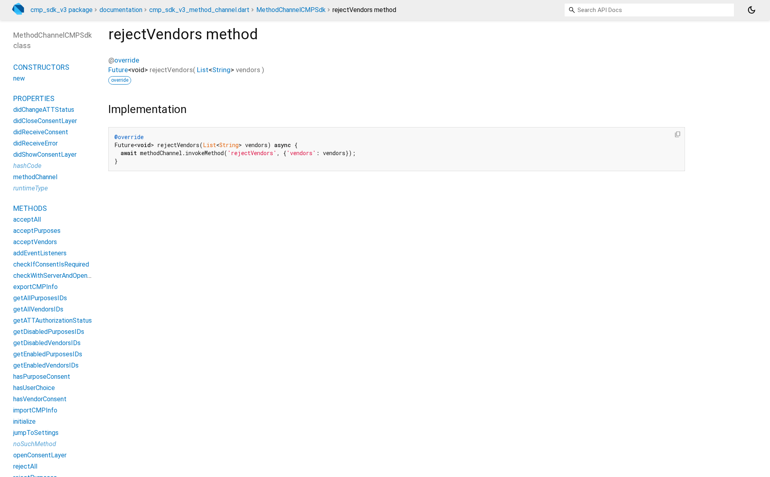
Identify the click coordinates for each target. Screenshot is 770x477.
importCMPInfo (35, 410)
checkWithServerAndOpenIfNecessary (67, 275)
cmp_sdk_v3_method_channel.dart (199, 10)
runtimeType (30, 188)
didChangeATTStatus (43, 109)
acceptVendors (35, 242)
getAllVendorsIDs (38, 309)
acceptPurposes (37, 230)
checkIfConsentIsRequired (51, 264)
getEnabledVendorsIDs (46, 365)
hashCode (27, 166)
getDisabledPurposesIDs (48, 332)
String (221, 70)
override (126, 60)
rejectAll (25, 466)
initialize (24, 421)
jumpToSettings (36, 433)
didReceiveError (35, 143)
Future (118, 70)
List (203, 70)
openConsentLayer (40, 455)
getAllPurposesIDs (40, 298)
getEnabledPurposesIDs (47, 354)
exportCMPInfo (35, 287)
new (19, 78)
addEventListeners (40, 253)
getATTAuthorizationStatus (52, 320)
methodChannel (35, 177)
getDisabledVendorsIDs (47, 343)
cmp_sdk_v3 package (61, 10)
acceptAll (27, 219)
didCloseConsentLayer (45, 121)
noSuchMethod (34, 444)
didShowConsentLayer (45, 154)
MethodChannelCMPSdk (291, 10)
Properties (34, 98)
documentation (120, 10)
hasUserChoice (34, 388)
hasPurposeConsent (41, 376)
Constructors (41, 67)
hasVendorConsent (40, 399)
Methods (30, 208)
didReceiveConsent (40, 132)
